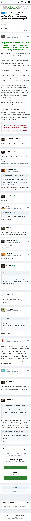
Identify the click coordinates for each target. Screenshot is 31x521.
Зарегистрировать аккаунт (15, 467)
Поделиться (16, 487)
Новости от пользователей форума (18, 30)
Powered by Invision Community (15, 518)
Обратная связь (19, 515)
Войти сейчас (15, 478)
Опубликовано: (13, 37)
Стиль (9, 515)
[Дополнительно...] (28, 36)
